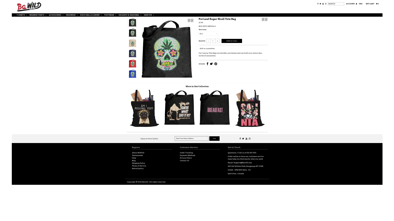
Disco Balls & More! (90, 15)
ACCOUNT (350, 4)
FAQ (134, 158)
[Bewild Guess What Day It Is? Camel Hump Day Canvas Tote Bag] (179, 125)
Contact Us (184, 161)
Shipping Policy (138, 163)
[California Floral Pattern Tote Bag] (250, 127)
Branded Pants (37, 15)
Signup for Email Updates (149, 138)
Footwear (109, 15)
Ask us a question (207, 48)
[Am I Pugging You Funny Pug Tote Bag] (144, 127)
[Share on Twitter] (211, 64)
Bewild (145, 182)
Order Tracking (186, 153)
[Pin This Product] (215, 64)
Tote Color (203, 29)
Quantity (202, 41)
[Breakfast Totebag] (215, 125)
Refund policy (138, 168)
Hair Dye (148, 15)
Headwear (71, 15)
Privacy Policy (186, 158)
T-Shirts (21, 15)
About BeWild (138, 153)
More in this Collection (197, 86)
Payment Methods (187, 155)
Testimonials (137, 155)
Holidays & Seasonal (129, 15)
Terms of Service (139, 166)
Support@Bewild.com (243, 163)
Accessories (55, 15)
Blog (134, 161)
